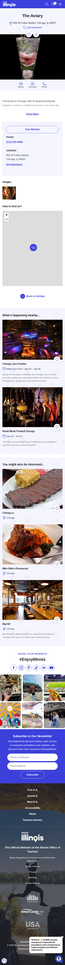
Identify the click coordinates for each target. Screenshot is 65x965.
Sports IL (32, 796)
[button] (33, 247)
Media (32, 814)
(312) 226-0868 (14, 142)
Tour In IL (32, 790)
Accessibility (32, 808)
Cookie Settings (32, 883)
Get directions (14, 164)
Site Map (32, 877)
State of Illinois (32, 866)
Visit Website (32, 129)
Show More (32, 114)
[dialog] (4, 960)
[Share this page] (36, 34)
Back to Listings (35, 296)
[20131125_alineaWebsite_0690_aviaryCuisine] (9, 193)
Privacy (32, 872)
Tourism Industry (32, 820)
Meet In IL (32, 802)
